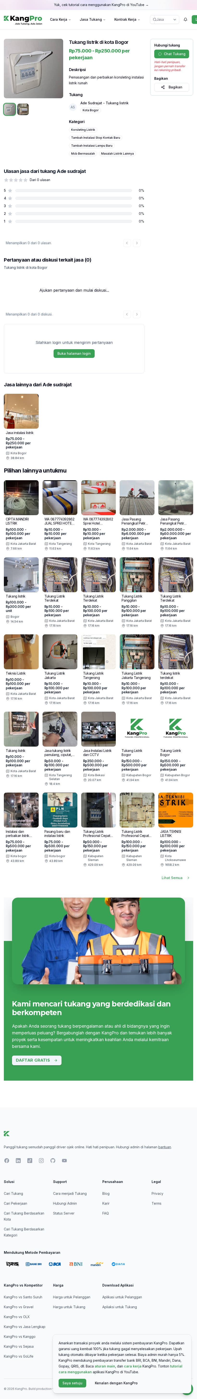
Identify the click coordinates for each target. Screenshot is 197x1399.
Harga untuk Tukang (69, 1307)
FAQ (105, 1213)
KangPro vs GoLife (18, 1356)
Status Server (63, 1213)
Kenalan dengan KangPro (116, 1383)
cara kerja (133, 1366)
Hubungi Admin (65, 1203)
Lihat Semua (172, 878)
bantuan (164, 1147)
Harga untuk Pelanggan (71, 1297)
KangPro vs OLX (17, 1317)
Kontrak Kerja (125, 19)
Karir (106, 1203)
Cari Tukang (13, 1193)
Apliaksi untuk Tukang (119, 1307)
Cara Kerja (58, 19)
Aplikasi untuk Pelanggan (122, 1297)
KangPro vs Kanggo (20, 1336)
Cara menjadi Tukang (70, 1193)
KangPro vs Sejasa (19, 1346)
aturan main (105, 1366)
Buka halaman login (74, 353)
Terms (156, 1203)
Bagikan (175, 87)
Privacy (157, 1193)
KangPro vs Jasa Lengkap (24, 1327)
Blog (106, 1193)
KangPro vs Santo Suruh (23, 1297)
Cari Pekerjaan (15, 1203)
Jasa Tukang (91, 19)
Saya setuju (72, 1383)
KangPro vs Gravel (18, 1307)
